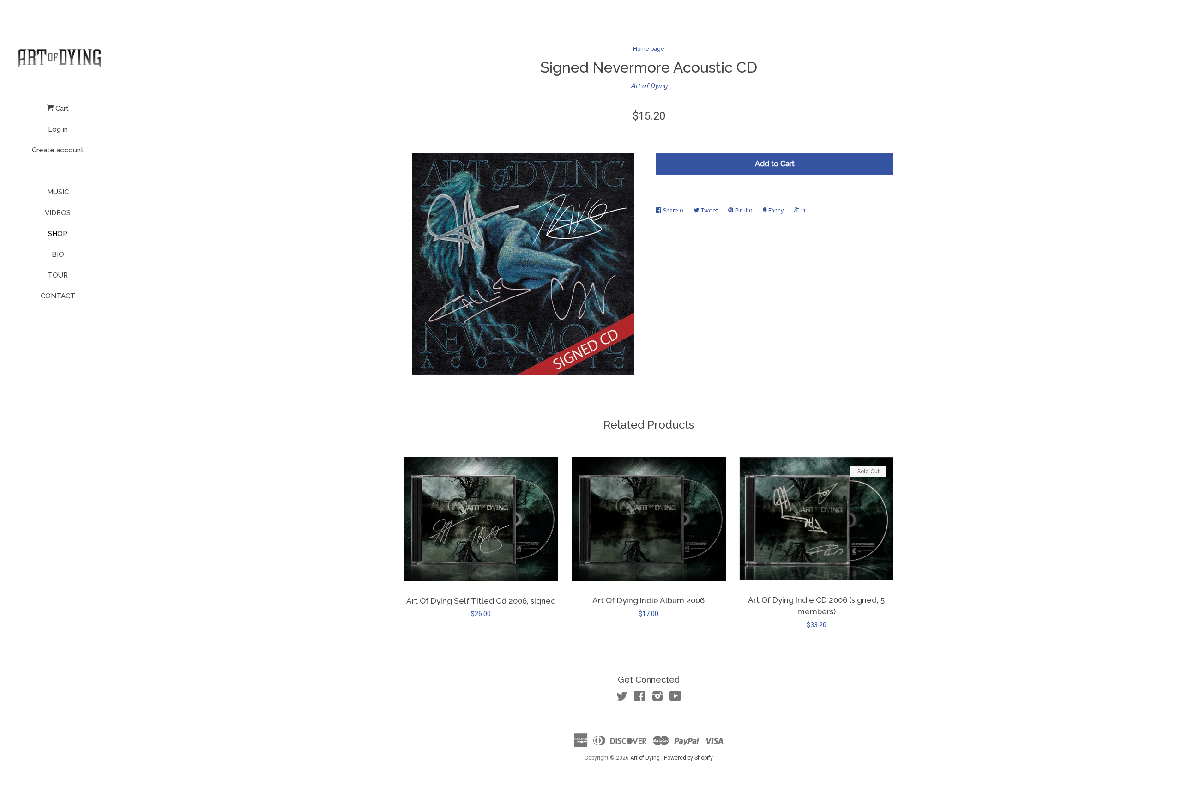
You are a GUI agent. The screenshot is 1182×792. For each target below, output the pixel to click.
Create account (58, 150)
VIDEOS (58, 213)
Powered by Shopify (688, 758)
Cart (61, 108)
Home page (648, 49)
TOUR (58, 275)
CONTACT (58, 296)
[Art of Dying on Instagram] (657, 698)
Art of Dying (649, 86)
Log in (58, 129)
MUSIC (58, 192)
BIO (58, 254)
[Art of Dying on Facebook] (639, 698)
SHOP (57, 234)
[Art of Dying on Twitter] (621, 698)
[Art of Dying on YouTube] (675, 698)
